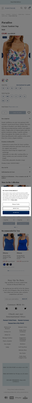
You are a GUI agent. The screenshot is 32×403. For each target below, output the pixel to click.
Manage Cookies (16, 204)
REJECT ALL (16, 208)
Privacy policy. (14, 199)
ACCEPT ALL (16, 212)
